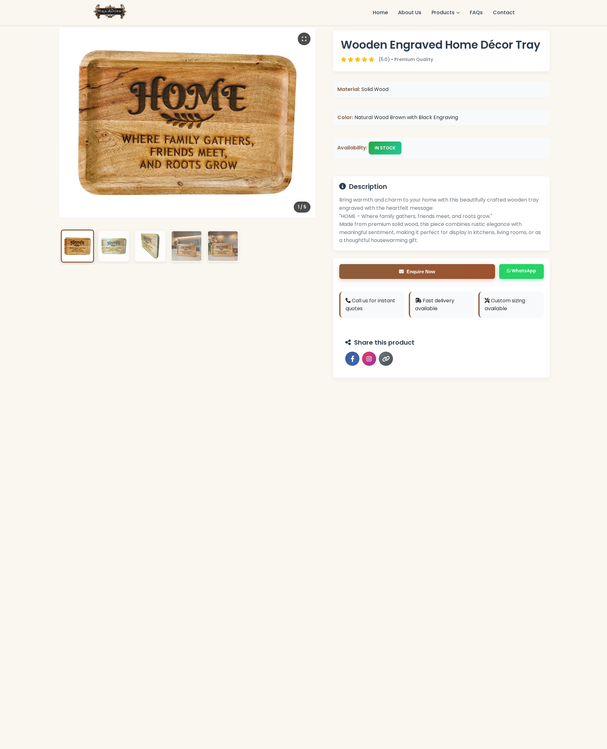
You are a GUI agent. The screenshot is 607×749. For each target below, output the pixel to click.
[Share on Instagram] (369, 359)
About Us (409, 12)
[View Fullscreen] (304, 39)
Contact (504, 12)
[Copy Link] (386, 359)
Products (443, 12)
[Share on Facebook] (352, 359)
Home (380, 12)
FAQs (476, 12)
